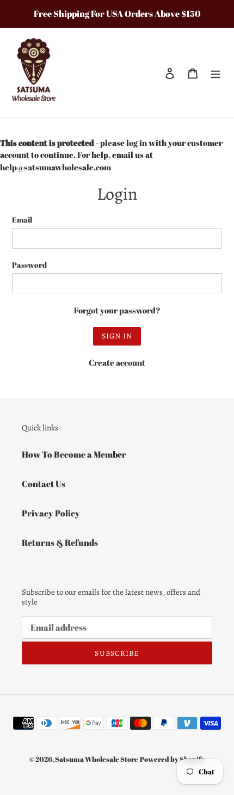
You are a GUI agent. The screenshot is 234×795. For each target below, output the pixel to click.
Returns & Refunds (60, 543)
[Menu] (215, 72)
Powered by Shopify (172, 759)
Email (22, 219)
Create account (117, 362)
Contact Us (43, 484)
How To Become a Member (74, 454)
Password (29, 265)
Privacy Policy (51, 513)
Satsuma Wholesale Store (96, 759)
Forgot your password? (117, 310)
